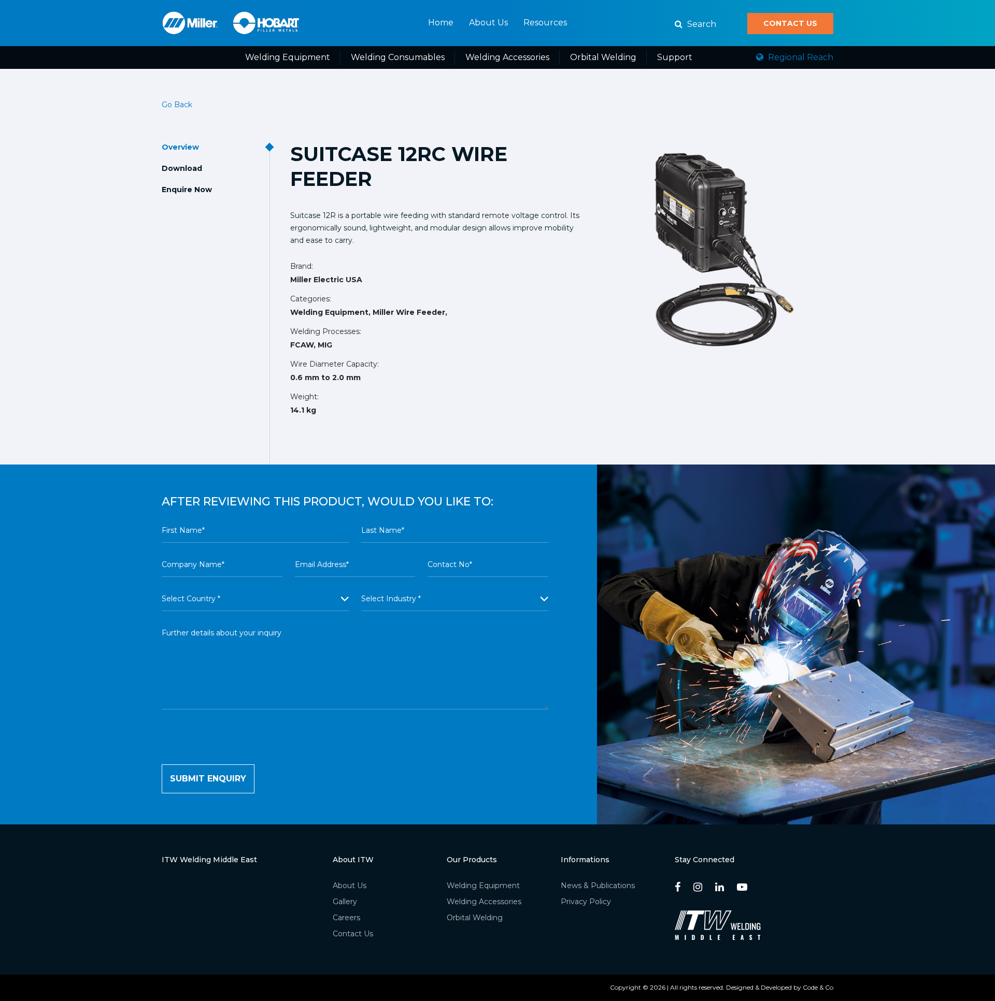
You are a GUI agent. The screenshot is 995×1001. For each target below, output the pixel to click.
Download (182, 168)
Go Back (177, 104)
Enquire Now (187, 189)
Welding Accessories (507, 57)
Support (674, 57)
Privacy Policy (586, 901)
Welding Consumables (398, 57)
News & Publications (598, 885)
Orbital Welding (603, 57)
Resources (545, 22)
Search (700, 24)
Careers (346, 917)
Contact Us (790, 23)
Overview (180, 147)
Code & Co (818, 987)
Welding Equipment (287, 57)
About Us (488, 22)
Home (440, 22)
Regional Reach (799, 57)
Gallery (345, 901)
